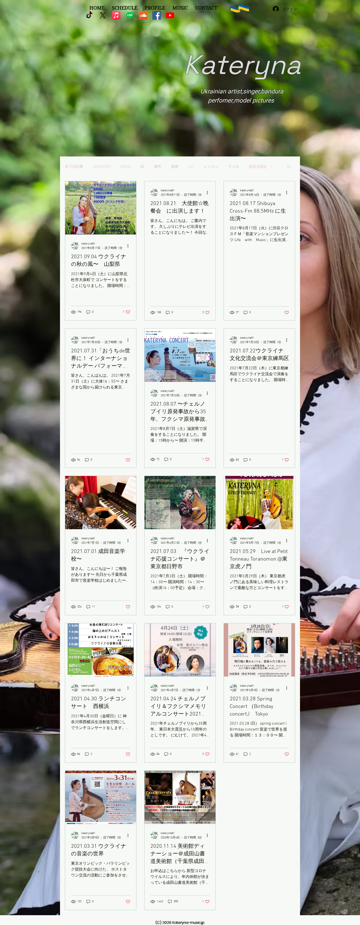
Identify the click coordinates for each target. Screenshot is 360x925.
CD (191, 166)
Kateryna (242, 65)
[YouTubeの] (170, 15)
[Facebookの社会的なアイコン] (156, 15)
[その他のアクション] (129, 246)
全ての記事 (74, 166)
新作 (157, 166)
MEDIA (125, 166)
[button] (289, 166)
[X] (102, 15)
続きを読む (258, 166)
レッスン (211, 166)
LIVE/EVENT (102, 166)
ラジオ (233, 166)
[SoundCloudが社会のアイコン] (143, 15)
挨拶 (175, 166)
